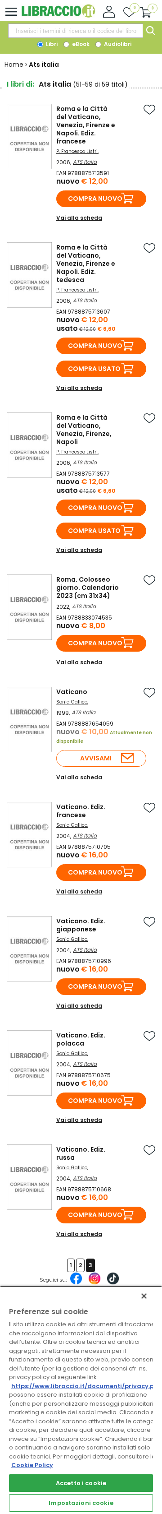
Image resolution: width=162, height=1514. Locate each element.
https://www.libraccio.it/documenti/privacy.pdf (86, 1386)
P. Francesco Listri (77, 151)
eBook (80, 44)
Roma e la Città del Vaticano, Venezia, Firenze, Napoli (84, 429)
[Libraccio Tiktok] (113, 1283)
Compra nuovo (95, 198)
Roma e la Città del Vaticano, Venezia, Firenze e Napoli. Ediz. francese (85, 125)
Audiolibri (117, 44)
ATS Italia (85, 162)
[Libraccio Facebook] (76, 1283)
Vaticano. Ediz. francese (80, 811)
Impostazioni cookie (81, 1503)
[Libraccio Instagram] (94, 1283)
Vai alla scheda (79, 218)
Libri (51, 44)
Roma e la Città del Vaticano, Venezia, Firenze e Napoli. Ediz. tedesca (85, 263)
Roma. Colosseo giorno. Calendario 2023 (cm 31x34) (87, 587)
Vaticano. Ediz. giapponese (80, 925)
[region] (81, 1400)
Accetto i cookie (81, 1483)
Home (13, 64)
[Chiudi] (144, 1296)
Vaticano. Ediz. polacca (80, 1039)
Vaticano (71, 691)
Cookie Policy (32, 1465)
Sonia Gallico (71, 702)
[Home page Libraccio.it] (58, 15)
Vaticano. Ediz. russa (80, 1153)
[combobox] (75, 30)
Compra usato (94, 368)
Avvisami (96, 758)
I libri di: (20, 84)
